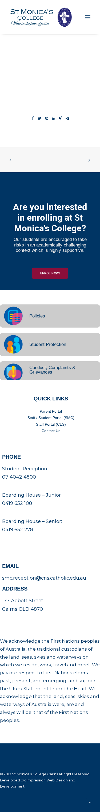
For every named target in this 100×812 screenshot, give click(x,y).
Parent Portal (51, 411)
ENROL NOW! (50, 273)
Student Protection (47, 344)
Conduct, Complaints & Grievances (52, 370)
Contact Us (51, 431)
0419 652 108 (17, 503)
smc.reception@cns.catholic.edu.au (44, 578)
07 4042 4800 (19, 477)
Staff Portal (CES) (51, 424)
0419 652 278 (17, 530)
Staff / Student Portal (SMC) (50, 418)
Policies (37, 316)
